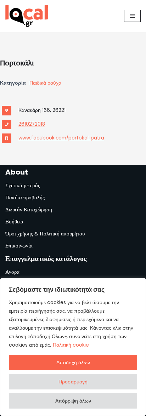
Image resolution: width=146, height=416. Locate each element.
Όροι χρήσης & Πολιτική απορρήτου (45, 233)
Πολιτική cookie (71, 344)
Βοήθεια (14, 221)
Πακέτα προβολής (25, 197)
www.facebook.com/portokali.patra (61, 138)
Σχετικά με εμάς (22, 185)
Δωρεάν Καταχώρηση (28, 209)
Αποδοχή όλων (73, 362)
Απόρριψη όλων (73, 400)
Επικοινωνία (19, 245)
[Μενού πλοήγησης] (132, 16)
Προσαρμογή (73, 381)
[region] (73, 347)
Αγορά (12, 271)
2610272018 (31, 124)
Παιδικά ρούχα (45, 83)
